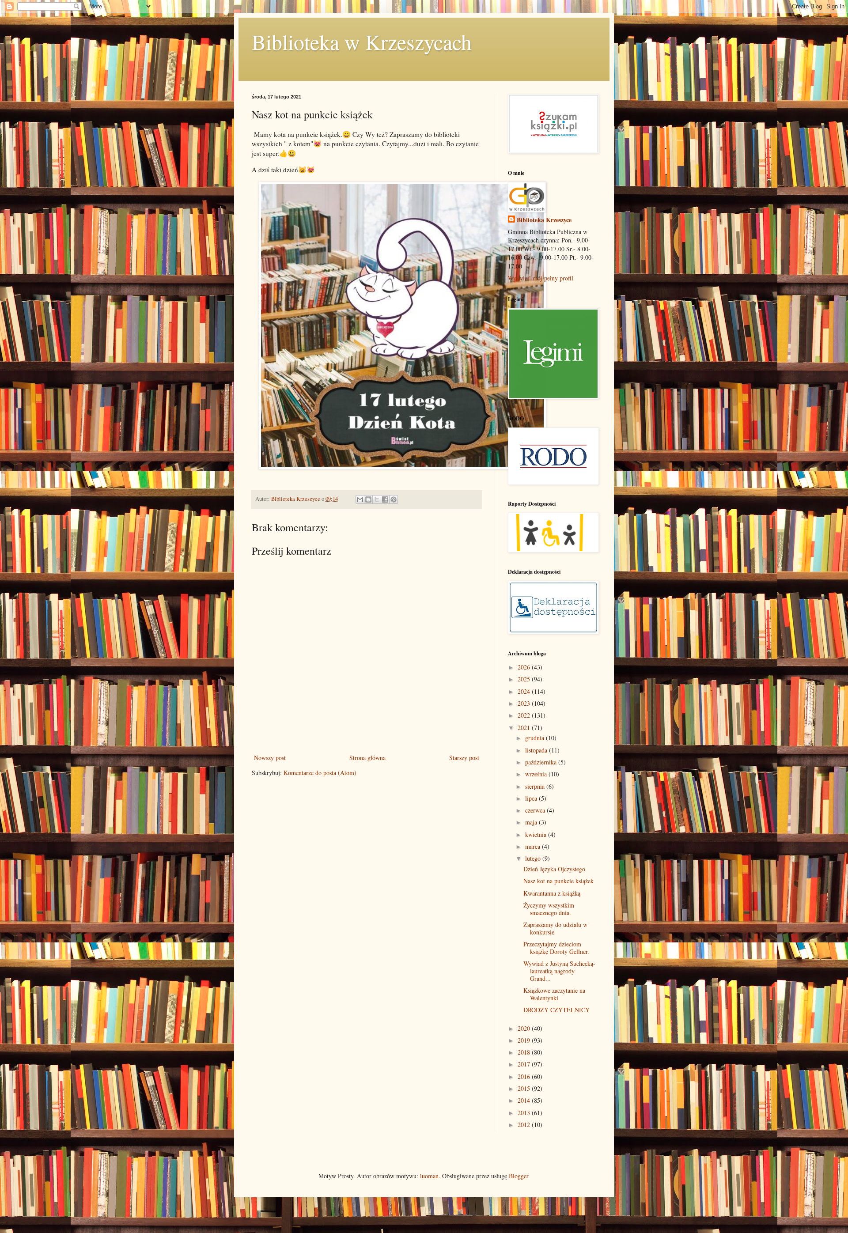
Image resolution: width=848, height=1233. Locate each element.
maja (532, 822)
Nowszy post (270, 757)
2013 (525, 1112)
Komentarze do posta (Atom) (320, 772)
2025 (525, 679)
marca (533, 846)
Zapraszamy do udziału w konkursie (555, 928)
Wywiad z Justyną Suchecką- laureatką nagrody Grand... (559, 971)
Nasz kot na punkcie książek (558, 881)
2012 (525, 1124)
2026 (525, 667)
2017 (525, 1064)
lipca (532, 798)
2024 (525, 691)
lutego (533, 858)
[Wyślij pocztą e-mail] (360, 499)
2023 (525, 703)
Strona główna (367, 757)
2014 (525, 1100)
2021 (525, 727)
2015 (525, 1088)
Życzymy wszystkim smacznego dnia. (548, 909)
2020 (525, 1028)
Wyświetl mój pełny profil (540, 278)
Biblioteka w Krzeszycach (362, 41)
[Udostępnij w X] (376, 499)
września (537, 774)
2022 (525, 715)
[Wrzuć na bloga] (368, 499)
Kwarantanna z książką (551, 893)
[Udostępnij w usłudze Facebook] (385, 499)
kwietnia (536, 834)
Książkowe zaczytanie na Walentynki (554, 994)
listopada (537, 750)
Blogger (518, 1176)
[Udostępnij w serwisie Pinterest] (393, 499)
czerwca (536, 810)
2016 (525, 1076)
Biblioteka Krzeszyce (544, 220)
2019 (525, 1040)
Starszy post (464, 757)
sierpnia (535, 786)
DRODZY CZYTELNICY (556, 1010)
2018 (525, 1052)
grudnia (535, 738)
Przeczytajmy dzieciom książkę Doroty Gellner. (556, 948)
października (541, 762)
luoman (429, 1176)
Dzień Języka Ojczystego (554, 869)
